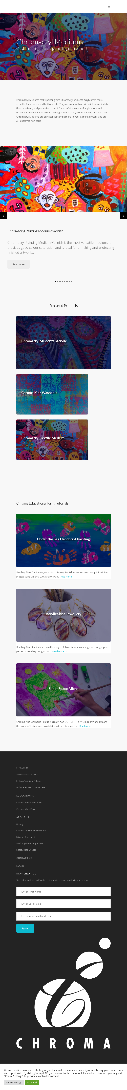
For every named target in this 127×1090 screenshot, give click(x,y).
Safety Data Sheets (26, 849)
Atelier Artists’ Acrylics (27, 774)
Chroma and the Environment (31, 830)
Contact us (24, 858)
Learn (20, 866)
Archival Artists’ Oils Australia (30, 787)
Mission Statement (25, 836)
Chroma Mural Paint (26, 808)
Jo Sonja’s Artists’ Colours (28, 780)
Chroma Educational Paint (29, 802)
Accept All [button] (32, 1082)
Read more (18, 264)
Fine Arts (22, 767)
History (19, 824)
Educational (25, 795)
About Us (22, 817)
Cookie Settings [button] (14, 1082)
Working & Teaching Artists (29, 843)
